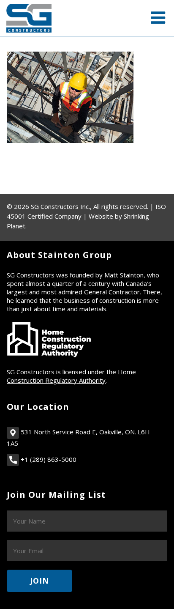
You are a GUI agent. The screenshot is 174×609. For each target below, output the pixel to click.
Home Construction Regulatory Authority (71, 376)
